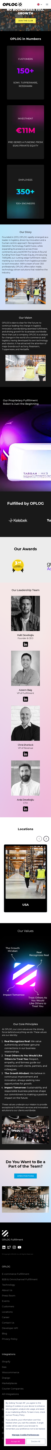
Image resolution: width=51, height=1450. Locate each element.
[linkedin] (4, 1247)
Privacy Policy (19, 1415)
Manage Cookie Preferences (25, 1435)
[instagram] (14, 1247)
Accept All (15, 1441)
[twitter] (9, 1247)
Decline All (35, 1441)
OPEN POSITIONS (25, 1176)
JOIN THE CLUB (25, 21)
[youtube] (19, 1247)
